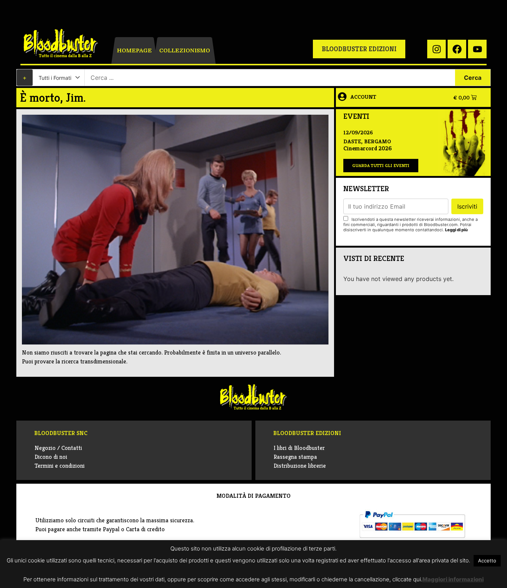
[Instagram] (436, 49)
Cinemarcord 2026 (367, 148)
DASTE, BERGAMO (367, 141)
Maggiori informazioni (453, 579)
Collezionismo (184, 50)
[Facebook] (457, 49)
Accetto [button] (487, 561)
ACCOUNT (363, 96)
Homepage (134, 50)
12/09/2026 (358, 132)
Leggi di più (456, 229)
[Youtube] (477, 49)
